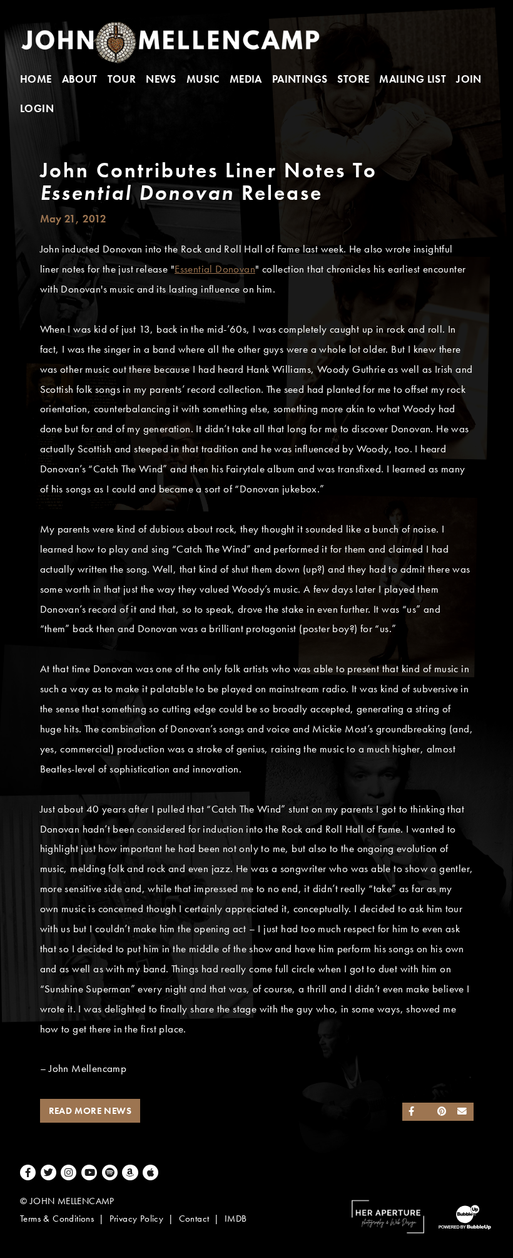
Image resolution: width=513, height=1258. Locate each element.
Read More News (90, 1111)
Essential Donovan (215, 269)
